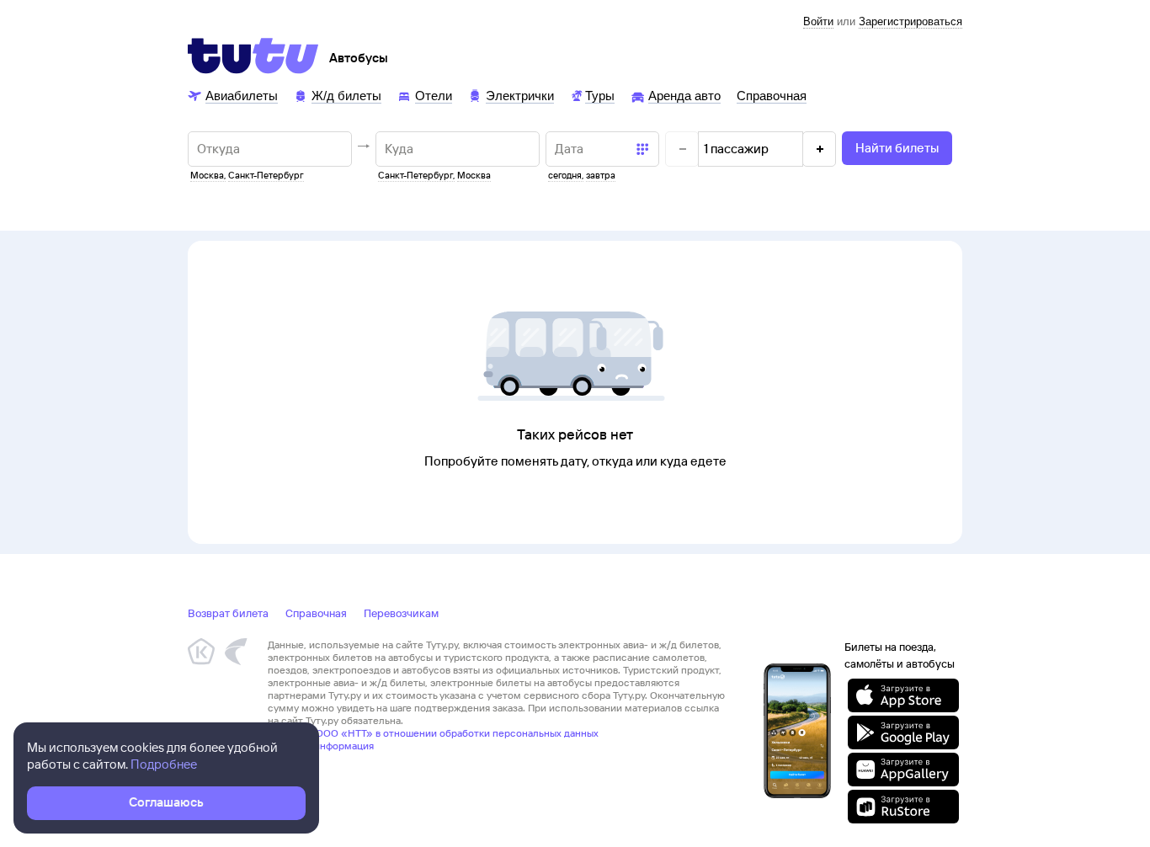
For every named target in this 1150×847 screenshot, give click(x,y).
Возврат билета (228, 613)
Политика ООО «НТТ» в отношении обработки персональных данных (433, 733)
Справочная (316, 613)
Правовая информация (321, 745)
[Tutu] (253, 55)
